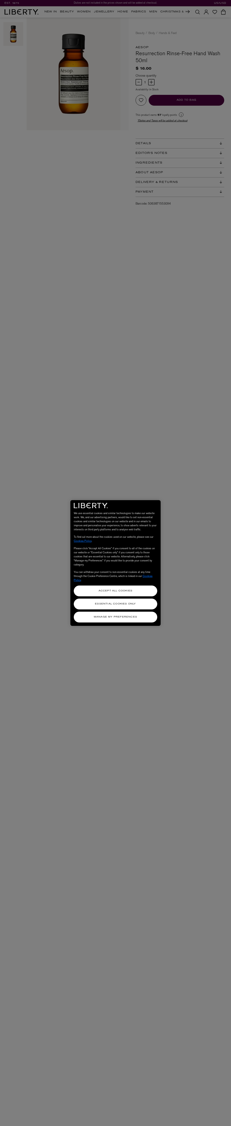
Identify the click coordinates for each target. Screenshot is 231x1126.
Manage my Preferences (115, 617)
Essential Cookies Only (115, 604)
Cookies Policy (83, 541)
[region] (115, 563)
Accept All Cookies (116, 591)
